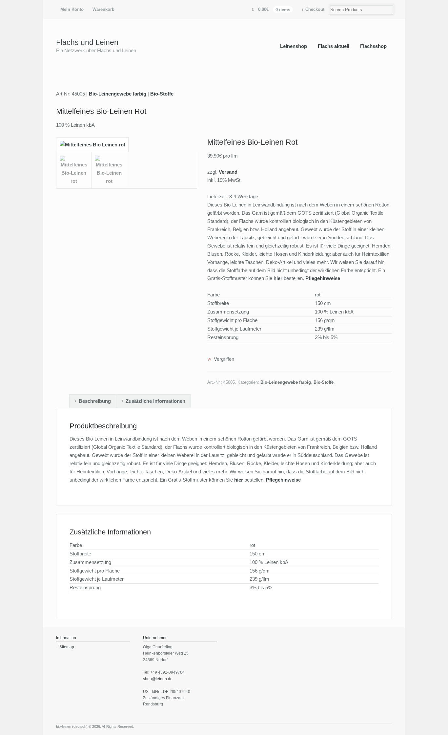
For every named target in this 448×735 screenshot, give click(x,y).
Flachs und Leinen (87, 42)
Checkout (314, 9)
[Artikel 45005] (92, 148)
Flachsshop (373, 46)
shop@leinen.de (158, 679)
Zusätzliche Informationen (155, 401)
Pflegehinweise (322, 278)
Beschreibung (95, 401)
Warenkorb (103, 9)
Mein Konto (72, 9)
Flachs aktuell (333, 46)
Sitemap (66, 647)
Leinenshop (293, 46)
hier (279, 278)
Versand (228, 172)
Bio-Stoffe (161, 94)
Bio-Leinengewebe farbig (117, 94)
